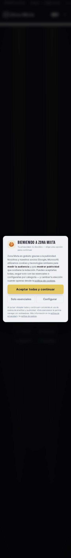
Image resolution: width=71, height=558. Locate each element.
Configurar (50, 299)
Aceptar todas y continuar (35, 289)
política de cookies (45, 280)
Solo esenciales (21, 299)
